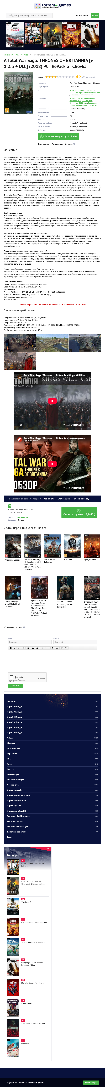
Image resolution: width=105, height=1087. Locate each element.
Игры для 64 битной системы (82, 98)
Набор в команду (81, 498)
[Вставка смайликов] (42, 648)
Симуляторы (52, 774)
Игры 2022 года (52, 727)
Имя (10, 638)
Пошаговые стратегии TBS (82, 95)
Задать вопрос (91, 1082)
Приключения (52, 748)
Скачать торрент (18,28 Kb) (61, 136)
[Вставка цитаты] (57, 648)
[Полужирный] (11, 648)
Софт (9, 837)
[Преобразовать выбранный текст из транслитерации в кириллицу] (61, 648)
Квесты (52, 769)
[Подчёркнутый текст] (19, 648)
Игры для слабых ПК (52, 811)
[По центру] (33, 648)
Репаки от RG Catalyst (52, 826)
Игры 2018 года (76, 90)
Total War (94, 105)
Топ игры (52, 701)
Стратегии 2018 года (78, 103)
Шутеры (52, 743)
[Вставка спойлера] (66, 648)
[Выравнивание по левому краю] (28, 648)
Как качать (49, 498)
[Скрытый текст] (52, 648)
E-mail (56, 638)
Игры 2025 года (52, 711)
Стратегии (52, 753)
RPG (52, 758)
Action (52, 738)
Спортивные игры (52, 779)
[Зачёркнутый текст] (23, 648)
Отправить (15, 685)
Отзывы (70, 144)
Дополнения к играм (52, 831)
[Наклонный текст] (15, 648)
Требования (43, 144)
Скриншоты (57, 144)
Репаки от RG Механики (52, 816)
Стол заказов (64, 498)
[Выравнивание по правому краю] (37, 648)
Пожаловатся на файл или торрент (24, 498)
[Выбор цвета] (47, 648)
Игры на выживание (52, 800)
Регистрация (82, 15)
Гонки (52, 764)
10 (73, 76)
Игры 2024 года (52, 717)
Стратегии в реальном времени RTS (85, 92)
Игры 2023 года (52, 722)
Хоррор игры (52, 785)
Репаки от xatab (52, 821)
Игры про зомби (52, 790)
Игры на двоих (52, 805)
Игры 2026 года (52, 706)
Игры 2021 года (52, 732)
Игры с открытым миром (52, 795)
